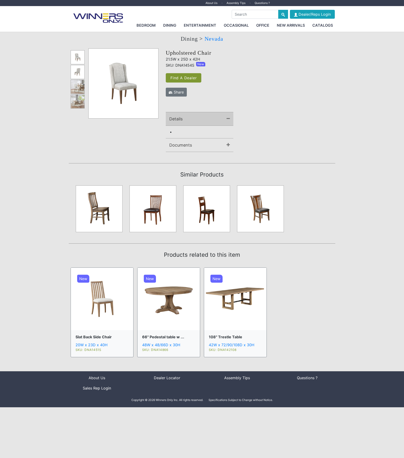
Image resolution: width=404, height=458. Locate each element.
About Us (211, 3)
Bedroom (146, 25)
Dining (169, 25)
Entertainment (200, 25)
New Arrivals (291, 25)
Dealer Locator (167, 377)
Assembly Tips (236, 3)
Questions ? (262, 3)
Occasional (236, 25)
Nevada (214, 39)
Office (262, 25)
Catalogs (322, 25)
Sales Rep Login (97, 388)
